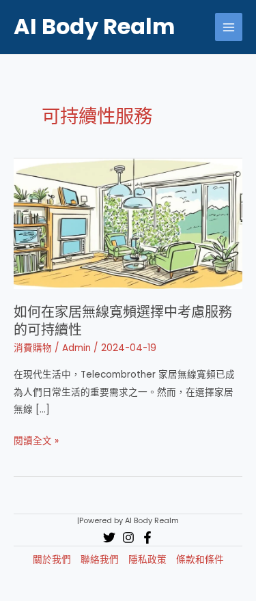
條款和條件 (200, 559)
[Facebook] (147, 537)
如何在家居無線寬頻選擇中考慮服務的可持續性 (123, 321)
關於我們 (52, 559)
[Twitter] (109, 537)
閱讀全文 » (36, 441)
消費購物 (33, 347)
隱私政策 (147, 559)
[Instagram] (128, 537)
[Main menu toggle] (229, 27)
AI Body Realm (94, 26)
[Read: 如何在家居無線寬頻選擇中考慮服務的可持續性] (128, 222)
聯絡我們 (100, 559)
